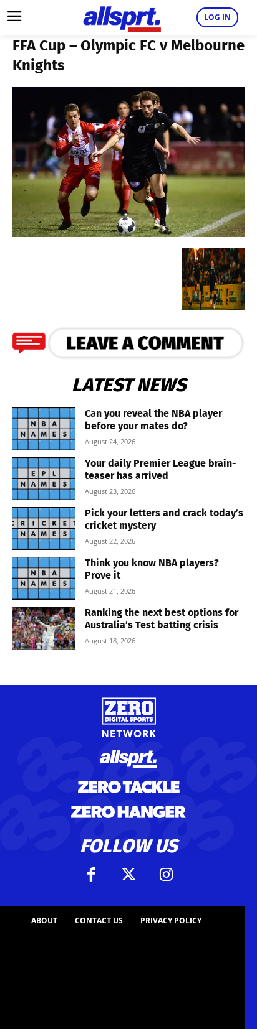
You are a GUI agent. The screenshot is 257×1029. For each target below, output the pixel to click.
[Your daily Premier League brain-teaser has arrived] (43, 478)
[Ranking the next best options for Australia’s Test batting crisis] (43, 628)
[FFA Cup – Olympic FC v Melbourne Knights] (128, 233)
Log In (217, 17)
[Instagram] (166, 874)
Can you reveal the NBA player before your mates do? (153, 419)
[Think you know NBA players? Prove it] (43, 578)
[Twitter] (128, 874)
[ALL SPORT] (122, 17)
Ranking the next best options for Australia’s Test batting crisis (161, 619)
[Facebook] (91, 874)
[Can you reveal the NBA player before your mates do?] (43, 428)
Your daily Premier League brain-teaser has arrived (160, 469)
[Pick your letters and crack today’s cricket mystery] (43, 528)
